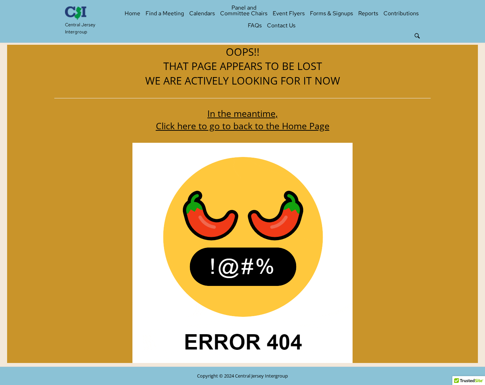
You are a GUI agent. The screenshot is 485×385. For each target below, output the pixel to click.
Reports (368, 13)
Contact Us (281, 25)
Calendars (202, 13)
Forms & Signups (331, 13)
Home (132, 13)
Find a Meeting (165, 13)
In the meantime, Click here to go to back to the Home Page (242, 119)
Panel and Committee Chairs (243, 10)
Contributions (401, 13)
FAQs (255, 25)
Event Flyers (289, 13)
